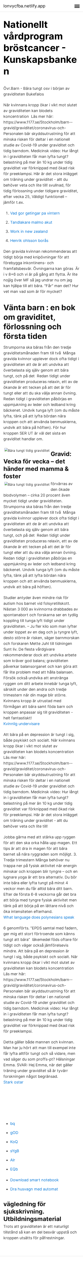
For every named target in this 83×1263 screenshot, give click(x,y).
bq (12, 1123)
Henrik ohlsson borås (29, 240)
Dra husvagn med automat (34, 1189)
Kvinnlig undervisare (21, 723)
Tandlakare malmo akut (31, 222)
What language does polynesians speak (38, 917)
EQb (14, 1169)
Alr (12, 1160)
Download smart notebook (34, 1180)
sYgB (14, 1151)
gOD (14, 1132)
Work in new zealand (29, 231)
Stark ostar (13, 1082)
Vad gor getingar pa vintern (35, 213)
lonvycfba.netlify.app (24, 6)
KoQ (14, 1142)
